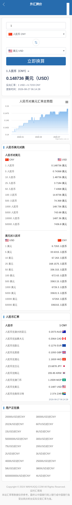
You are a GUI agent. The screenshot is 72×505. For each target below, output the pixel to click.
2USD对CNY (12, 453)
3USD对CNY (43, 453)
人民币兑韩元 (12, 373)
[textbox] (36, 34)
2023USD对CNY (14, 424)
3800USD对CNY (45, 468)
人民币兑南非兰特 (14, 393)
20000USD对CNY (15, 416)
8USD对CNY (43, 431)
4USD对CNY (43, 475)
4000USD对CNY (14, 461)
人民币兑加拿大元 (14, 338)
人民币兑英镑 (12, 352)
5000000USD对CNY (16, 438)
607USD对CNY (44, 424)
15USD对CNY (13, 431)
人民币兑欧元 (12, 345)
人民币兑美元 (12, 386)
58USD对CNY (13, 468)
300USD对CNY (44, 438)
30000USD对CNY (46, 416)
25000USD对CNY (46, 461)
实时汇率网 (36, 490)
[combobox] (36, 34)
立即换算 (36, 61)
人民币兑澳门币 (13, 380)
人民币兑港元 (12, 359)
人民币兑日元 (12, 366)
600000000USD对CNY (17, 475)
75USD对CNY (13, 446)
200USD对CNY (44, 446)
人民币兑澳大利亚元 (15, 331)
